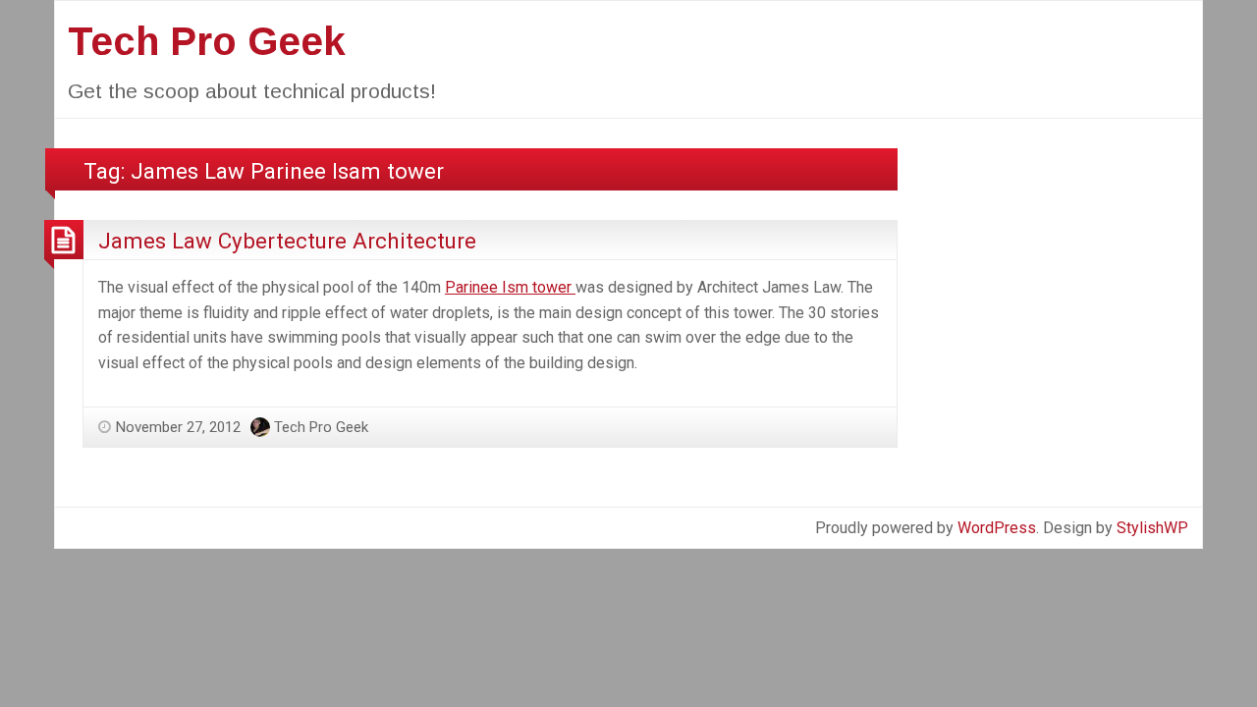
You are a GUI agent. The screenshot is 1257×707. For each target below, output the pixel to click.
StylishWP (1152, 527)
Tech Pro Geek (207, 41)
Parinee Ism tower (510, 287)
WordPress (996, 527)
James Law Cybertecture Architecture (287, 240)
